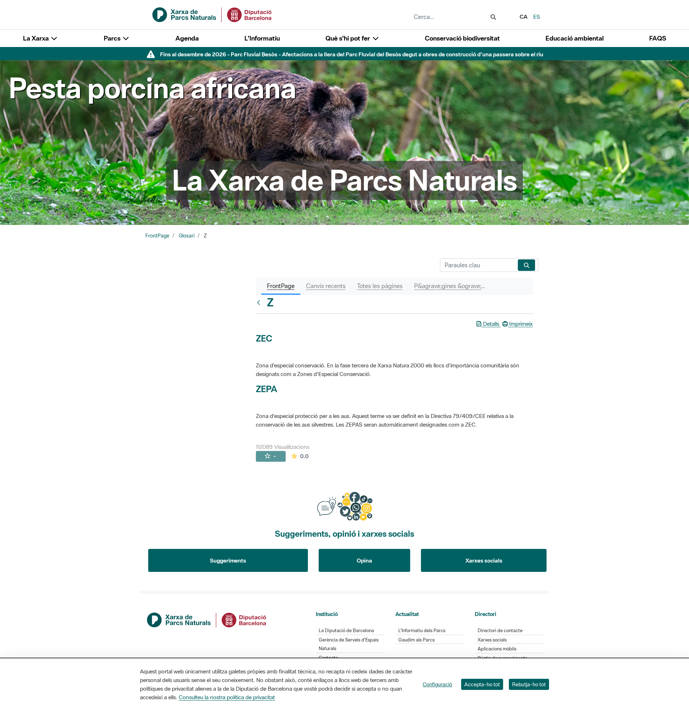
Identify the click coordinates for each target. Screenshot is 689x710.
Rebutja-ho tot (529, 684)
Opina (364, 560)
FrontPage (157, 235)
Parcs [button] (113, 38)
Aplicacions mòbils (497, 649)
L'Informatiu (262, 38)
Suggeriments (228, 560)
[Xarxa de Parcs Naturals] (212, 14)
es (536, 16)
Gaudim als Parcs (416, 640)
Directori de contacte (500, 630)
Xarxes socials (483, 560)
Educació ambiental (574, 38)
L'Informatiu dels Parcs (421, 630)
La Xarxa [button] (36, 38)
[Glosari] (260, 302)
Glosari (186, 235)
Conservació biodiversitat (462, 38)
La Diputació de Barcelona (346, 630)
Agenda (187, 38)
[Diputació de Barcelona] (207, 619)
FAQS (657, 38)
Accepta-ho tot (482, 684)
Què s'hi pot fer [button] (348, 38)
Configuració (437, 684)
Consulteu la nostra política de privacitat (227, 697)
